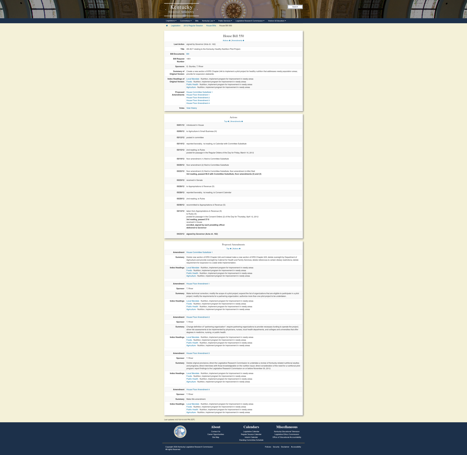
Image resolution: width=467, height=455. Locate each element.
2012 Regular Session (193, 25)
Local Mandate (192, 78)
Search (295, 7)
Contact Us (215, 431)
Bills (196, 21)
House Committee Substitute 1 (199, 92)
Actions (226, 40)
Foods (189, 81)
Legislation (175, 25)
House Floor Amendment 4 (198, 103)
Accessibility (296, 447)
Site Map (215, 437)
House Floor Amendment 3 (198, 100)
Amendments (237, 40)
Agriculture (191, 87)
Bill (187, 53)
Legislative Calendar (251, 431)
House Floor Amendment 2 (198, 97)
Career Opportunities (215, 434)
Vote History (191, 108)
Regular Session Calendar (251, 434)
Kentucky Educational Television (287, 431)
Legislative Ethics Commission (287, 434)
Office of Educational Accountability (287, 437)
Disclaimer (285, 447)
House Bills (211, 25)
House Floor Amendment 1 (198, 94)
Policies (268, 447)
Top (226, 121)
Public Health (192, 84)
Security (276, 447)
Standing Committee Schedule (251, 440)
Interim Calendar (251, 437)
